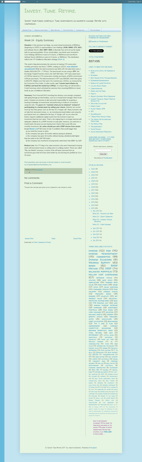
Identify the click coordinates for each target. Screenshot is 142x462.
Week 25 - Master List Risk (103, 213)
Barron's (94, 75)
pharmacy (111, 383)
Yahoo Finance (96, 129)
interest (103, 376)
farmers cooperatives (97, 368)
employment (97, 411)
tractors (103, 405)
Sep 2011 (96, 234)
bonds (92, 265)
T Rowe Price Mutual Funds (101, 117)
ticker (96, 415)
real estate (110, 363)
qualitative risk (94, 385)
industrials (93, 337)
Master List (33, 129)
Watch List (110, 400)
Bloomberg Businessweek (100, 80)
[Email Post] (28, 172)
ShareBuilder (96, 114)
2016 (93, 193)
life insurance (108, 402)
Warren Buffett (99, 262)
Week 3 (61, 59)
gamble (105, 370)
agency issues (93, 409)
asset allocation (96, 321)
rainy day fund (107, 339)
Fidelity (93, 94)
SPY (92, 111)
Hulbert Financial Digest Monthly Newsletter (103, 100)
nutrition (102, 413)
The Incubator (95, 30)
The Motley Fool (97, 124)
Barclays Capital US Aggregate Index (103, 72)
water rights (110, 398)
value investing (111, 287)
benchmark (113, 321)
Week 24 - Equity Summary (103, 216)
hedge (115, 284)
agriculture (94, 282)
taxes (107, 344)
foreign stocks (113, 374)
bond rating (100, 357)
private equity (111, 413)
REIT (102, 374)
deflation (94, 392)
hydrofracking (93, 413)
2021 (93, 178)
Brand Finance (94, 400)
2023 (93, 172)
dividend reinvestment (103, 253)
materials (105, 359)
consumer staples (101, 289)
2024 (93, 169)
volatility (105, 296)
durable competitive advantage (103, 326)
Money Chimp (95, 106)
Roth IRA (95, 370)
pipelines (94, 396)
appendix (109, 409)
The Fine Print (68, 30)
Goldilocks (100, 352)
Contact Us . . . (81, 30)
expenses (100, 383)
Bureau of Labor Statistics (101, 83)
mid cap (100, 363)
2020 (93, 181)
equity (113, 392)
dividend (93, 250)
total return (95, 332)
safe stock (107, 280)
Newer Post (29, 238)
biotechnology (94, 365)
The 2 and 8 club (103, 323)
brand (115, 359)
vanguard (100, 389)
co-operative (113, 387)
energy (110, 314)
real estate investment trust (105, 378)
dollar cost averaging (103, 274)
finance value (94, 348)
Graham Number (96, 341)
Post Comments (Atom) (42, 242)
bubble (91, 383)
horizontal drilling (110, 411)
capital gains (109, 335)
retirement (94, 335)
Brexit (111, 405)
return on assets (101, 372)
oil (111, 341)
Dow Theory (110, 381)
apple (116, 389)
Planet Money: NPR (98, 109)
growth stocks (95, 316)
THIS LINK (108, 432)
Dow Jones (108, 310)
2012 (93, 205)
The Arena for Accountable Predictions (101, 120)
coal (92, 389)
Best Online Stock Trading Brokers (104, 78)
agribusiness (94, 325)
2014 (93, 199)
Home (53, 238)
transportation (108, 354)
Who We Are (55, 30)
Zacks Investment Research (101, 132)
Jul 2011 (96, 240)
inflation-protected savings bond (103, 299)
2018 (93, 187)
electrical (109, 365)
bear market (113, 352)
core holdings (95, 312)
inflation (109, 312)
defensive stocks (104, 277)
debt (116, 303)
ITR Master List (100, 303)
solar (90, 415)
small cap (99, 398)
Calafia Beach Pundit (98, 86)
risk (108, 250)
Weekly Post (27, 30)
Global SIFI (98, 407)
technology (114, 368)
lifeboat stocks (111, 291)
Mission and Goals (41, 30)
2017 (93, 190)
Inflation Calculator (98, 103)
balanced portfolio (100, 271)
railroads (108, 337)
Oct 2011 (96, 231)
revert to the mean (108, 396)
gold (116, 300)
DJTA (99, 387)
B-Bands (92, 387)
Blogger (94, 448)
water (109, 389)
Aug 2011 (96, 237)
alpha (102, 409)
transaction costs (95, 381)
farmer (92, 296)
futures (94, 376)
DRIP (108, 268)
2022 (93, 175)
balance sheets (95, 314)
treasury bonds (103, 293)
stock (96, 287)
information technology (105, 346)
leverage (92, 394)
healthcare (107, 319)
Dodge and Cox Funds (98, 91)
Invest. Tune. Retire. (50, 11)
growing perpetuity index (101, 330)
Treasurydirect (96, 126)
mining (105, 348)
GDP (105, 387)
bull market (113, 357)
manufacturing (102, 394)
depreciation (104, 392)
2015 (93, 196)
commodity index (99, 361)
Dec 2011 (96, 211)
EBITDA (95, 354)
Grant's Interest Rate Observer (103, 96)
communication (94, 344)
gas (110, 332)
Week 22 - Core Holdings (102, 224)
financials (92, 339)
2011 (93, 208)
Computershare (96, 88)
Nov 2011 (96, 228)
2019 (93, 184)
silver (91, 398)
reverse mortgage (109, 385)
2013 (93, 202)
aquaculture (93, 402)
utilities (92, 280)
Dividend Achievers (100, 259)
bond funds (103, 284)
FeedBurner (108, 158)
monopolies (114, 394)
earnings (98, 307)
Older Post (77, 238)
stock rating (105, 350)
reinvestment (93, 405)
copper (94, 359)
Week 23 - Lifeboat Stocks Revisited (102, 220)
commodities (103, 256)
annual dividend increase (106, 305)
